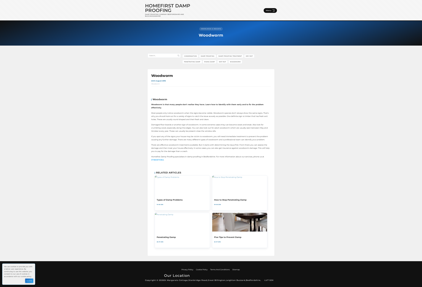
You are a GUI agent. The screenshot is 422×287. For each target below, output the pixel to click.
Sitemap (236, 270)
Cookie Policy (202, 270)
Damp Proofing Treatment (230, 56)
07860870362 (157, 160)
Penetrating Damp (192, 62)
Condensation (190, 56)
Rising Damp (209, 62)
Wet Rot (222, 62)
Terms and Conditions (220, 270)
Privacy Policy (187, 270)
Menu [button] (268, 10)
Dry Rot (249, 56)
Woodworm (235, 62)
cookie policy (26, 276)
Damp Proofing (207, 56)
